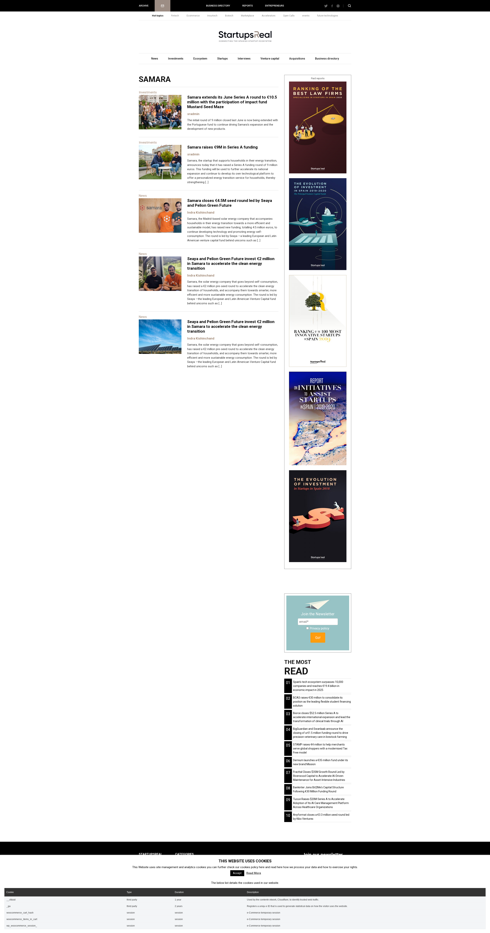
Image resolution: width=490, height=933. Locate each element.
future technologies (327, 15)
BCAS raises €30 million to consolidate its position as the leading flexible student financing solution (322, 701)
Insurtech (212, 15)
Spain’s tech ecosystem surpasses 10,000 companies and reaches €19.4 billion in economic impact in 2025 (318, 685)
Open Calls (289, 15)
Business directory (218, 5)
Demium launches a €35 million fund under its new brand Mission (320, 762)
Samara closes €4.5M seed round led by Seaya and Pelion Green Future (229, 203)
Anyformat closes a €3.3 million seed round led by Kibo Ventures (321, 816)
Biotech (229, 15)
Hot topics (157, 15)
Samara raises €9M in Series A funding (222, 147)
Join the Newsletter (318, 614)
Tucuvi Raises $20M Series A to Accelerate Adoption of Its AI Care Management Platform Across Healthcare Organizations (321, 803)
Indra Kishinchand (200, 212)
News (154, 58)
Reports (247, 5)
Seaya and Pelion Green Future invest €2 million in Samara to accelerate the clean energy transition (230, 263)
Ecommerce (193, 15)
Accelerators (268, 15)
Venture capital (270, 58)
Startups (222, 58)
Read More (253, 873)
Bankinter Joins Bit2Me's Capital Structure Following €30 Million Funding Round (318, 789)
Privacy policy (319, 628)
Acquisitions (297, 58)
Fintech (175, 15)
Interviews (244, 58)
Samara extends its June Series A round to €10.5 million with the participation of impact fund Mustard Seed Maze (232, 102)
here (262, 867)
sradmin (193, 114)
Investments (175, 58)
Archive (144, 5)
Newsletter (162, 6)
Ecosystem (200, 58)
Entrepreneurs (274, 5)
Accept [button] (237, 873)
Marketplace (247, 15)
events (306, 15)
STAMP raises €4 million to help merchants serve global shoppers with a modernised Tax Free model (320, 748)
